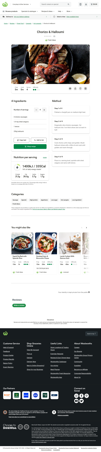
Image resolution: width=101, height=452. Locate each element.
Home (6, 23)
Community (78, 362)
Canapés (28, 23)
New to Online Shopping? (35, 366)
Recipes (12, 23)
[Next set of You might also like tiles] (86, 227)
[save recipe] (80, 88)
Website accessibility (63, 415)
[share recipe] (75, 88)
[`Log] (86, 4)
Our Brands (78, 351)
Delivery (29, 358)
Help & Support (8, 347)
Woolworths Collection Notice (89, 448)
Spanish (23, 200)
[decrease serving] (36, 110)
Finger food (20, 23)
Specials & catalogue (28, 11)
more (45, 157)
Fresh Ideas (52, 40)
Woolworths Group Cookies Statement (69, 448)
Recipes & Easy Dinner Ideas (60, 358)
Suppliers (77, 366)
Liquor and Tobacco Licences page (45, 437)
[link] (50, 36)
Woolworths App (56, 377)
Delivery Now (31, 362)
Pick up (29, 354)
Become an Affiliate (81, 369)
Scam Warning (8, 367)
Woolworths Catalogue (58, 362)
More (68, 11)
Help (59, 11)
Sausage (15, 200)
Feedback (6, 351)
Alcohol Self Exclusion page (39, 442)
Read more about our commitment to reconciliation (22, 417)
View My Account (33, 350)
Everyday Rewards (56, 354)
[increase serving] (44, 110)
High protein (34, 200)
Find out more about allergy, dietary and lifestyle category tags (48, 209)
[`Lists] (80, 4)
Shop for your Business (35, 369)
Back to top (91, 334)
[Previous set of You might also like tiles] (81, 227)
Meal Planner (55, 369)
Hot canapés (37, 23)
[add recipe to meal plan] (85, 88)
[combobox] (55, 4)
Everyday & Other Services (21, 4)
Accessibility (56, 450)
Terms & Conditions (46, 450)
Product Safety (8, 355)
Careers (76, 347)
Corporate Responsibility (82, 373)
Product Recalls (8, 359)
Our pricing (54, 366)
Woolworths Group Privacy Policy (48, 448)
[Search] (68, 4)
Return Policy (7, 363)
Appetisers (44, 200)
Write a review (20, 306)
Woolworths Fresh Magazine (60, 373)
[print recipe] (70, 88)
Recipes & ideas (47, 11)
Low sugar (54, 200)
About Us (77, 377)
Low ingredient (76, 200)
